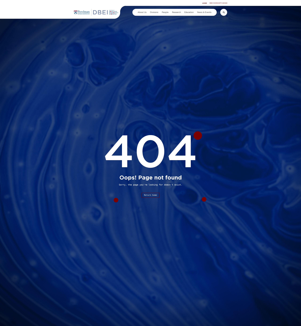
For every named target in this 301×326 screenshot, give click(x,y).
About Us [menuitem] (142, 12)
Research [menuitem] (176, 12)
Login (204, 3)
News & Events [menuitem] (204, 12)
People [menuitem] (165, 12)
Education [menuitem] (189, 12)
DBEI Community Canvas (218, 3)
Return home (150, 195)
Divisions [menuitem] (154, 12)
